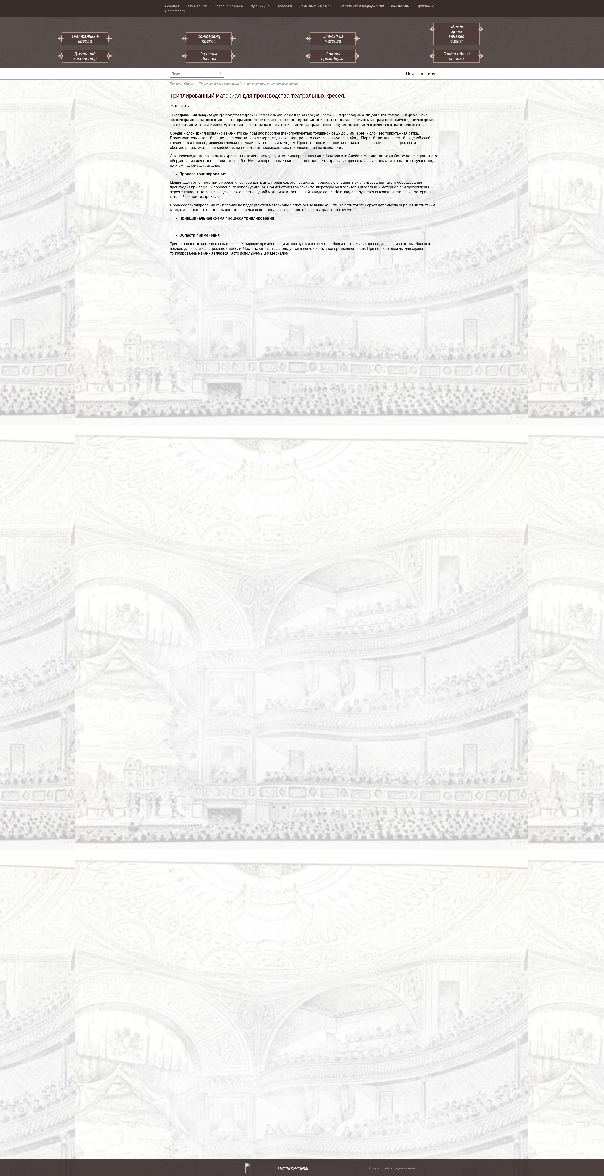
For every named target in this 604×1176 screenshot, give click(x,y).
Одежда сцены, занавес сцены (456, 34)
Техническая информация (361, 6)
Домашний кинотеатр (85, 56)
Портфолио (175, 11)
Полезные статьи (315, 6)
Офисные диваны (208, 56)
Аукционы (425, 6)
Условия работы (229, 6)
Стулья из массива (332, 38)
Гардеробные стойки (456, 56)
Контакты (400, 6)
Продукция (260, 6)
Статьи (190, 83)
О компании (196, 6)
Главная (172, 6)
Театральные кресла (85, 38)
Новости (284, 6)
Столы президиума (332, 56)
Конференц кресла (208, 38)
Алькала (276, 115)
